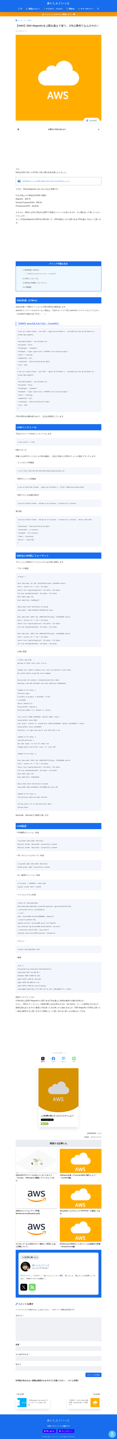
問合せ (71, 9)
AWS (99, 1133)
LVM (99, 1137)
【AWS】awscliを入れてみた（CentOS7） (42, 274)
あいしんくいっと (58, 3)
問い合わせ (51, 1431)
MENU (112, 1435)
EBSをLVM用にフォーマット (35, 283)
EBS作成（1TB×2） (32, 270)
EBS (93, 1137)
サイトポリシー (86, 9)
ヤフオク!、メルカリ (54, 9)
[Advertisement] (58, 149)
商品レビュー (34, 9)
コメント (20, 1315)
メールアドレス (22, 1354)
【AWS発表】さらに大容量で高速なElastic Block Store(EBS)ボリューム (46, 181)
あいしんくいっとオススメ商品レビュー (57, 14)
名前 (18, 1345)
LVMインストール (31, 279)
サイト (18, 1364)
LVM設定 (27, 287)
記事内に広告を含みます (57, 129)
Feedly (32, 1291)
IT (21, 9)
